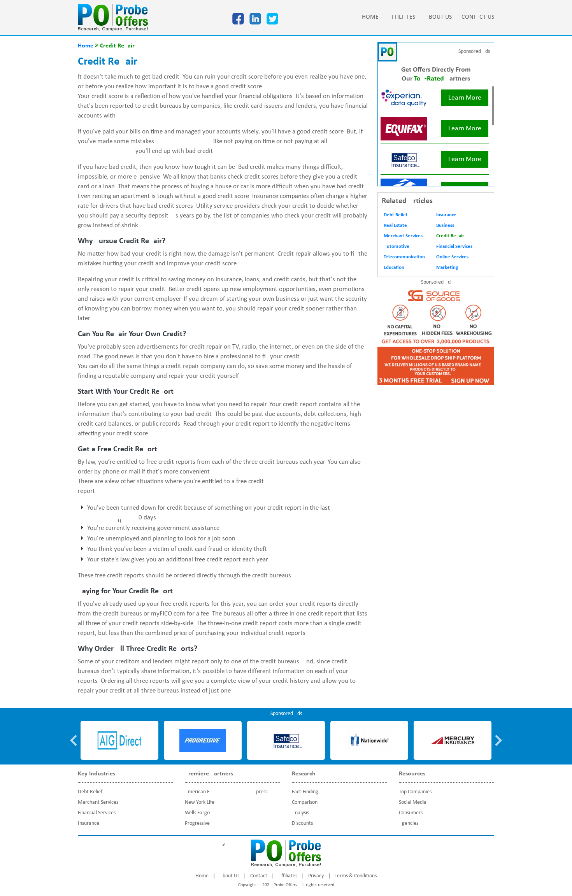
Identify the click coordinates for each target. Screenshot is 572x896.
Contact (258, 876)
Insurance (446, 214)
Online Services (452, 257)
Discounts (302, 823)
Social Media (412, 802)
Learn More (464, 98)
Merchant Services (403, 235)
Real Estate (395, 225)
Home (370, 17)
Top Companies (415, 792)
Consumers (411, 813)
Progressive (197, 823)
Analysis (300, 813)
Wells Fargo (197, 813)
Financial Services (454, 246)
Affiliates (401, 17)
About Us (438, 17)
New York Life (199, 802)
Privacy (316, 876)
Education (394, 267)
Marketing (447, 267)
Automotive (396, 246)
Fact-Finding (305, 792)
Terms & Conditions (356, 876)
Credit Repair (450, 235)
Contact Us (477, 17)
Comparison (305, 802)
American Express (226, 792)
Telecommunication (404, 257)
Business (445, 225)
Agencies (408, 823)
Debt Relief (395, 214)
